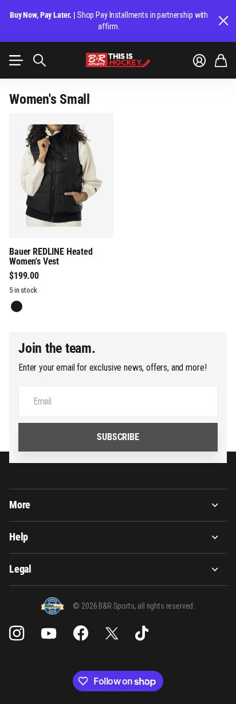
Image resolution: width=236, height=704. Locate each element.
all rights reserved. (166, 605)
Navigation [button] (15, 60)
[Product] (61, 175)
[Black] (16, 306)
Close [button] (223, 21)
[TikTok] (141, 633)
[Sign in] (199, 60)
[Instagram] (16, 633)
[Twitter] (111, 633)
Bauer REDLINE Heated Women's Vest (51, 256)
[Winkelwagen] (221, 60)
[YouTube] (48, 633)
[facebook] (80, 633)
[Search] (39, 60)
